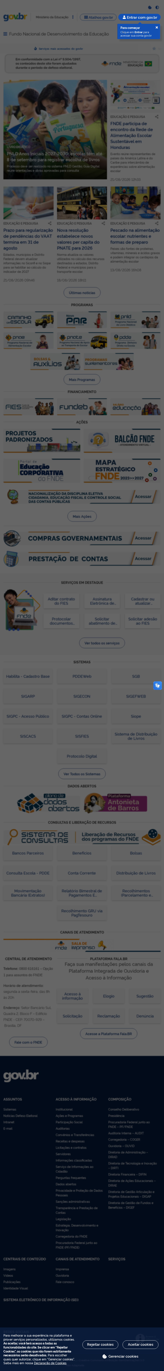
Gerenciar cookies (123, 1356)
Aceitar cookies (140, 1344)
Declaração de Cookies (50, 1363)
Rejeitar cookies (100, 1344)
